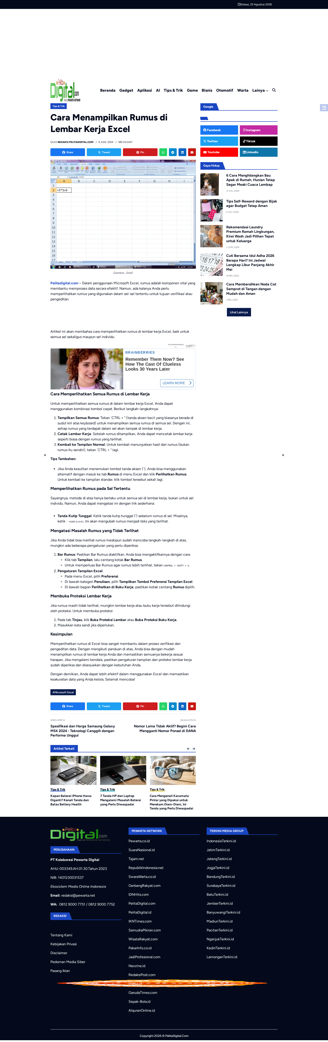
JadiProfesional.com (144, 957)
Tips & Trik (173, 90)
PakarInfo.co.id (140, 948)
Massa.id (135, 984)
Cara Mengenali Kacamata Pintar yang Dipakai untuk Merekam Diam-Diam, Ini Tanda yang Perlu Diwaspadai (171, 802)
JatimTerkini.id (218, 850)
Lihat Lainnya (239, 312)
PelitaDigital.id (140, 912)
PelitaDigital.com (142, 903)
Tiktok (250, 141)
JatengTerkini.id (219, 859)
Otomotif (224, 90)
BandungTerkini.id (221, 877)
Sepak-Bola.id (139, 1001)
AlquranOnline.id (142, 1010)
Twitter (212, 141)
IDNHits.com (139, 894)
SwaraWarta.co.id (142, 877)
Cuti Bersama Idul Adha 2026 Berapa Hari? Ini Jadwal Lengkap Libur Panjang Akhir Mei (250, 263)
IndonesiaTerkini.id (221, 841)
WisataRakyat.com (143, 939)
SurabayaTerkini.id (221, 885)
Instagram (252, 130)
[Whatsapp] (163, 152)
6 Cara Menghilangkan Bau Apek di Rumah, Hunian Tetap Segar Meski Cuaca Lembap (250, 180)
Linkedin (251, 152)
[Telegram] (173, 152)
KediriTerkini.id (218, 948)
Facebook (213, 130)
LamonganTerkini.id (222, 957)
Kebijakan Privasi (63, 944)
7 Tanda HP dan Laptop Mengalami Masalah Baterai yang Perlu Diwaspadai (120, 800)
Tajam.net (136, 859)
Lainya (258, 90)
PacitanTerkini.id (220, 930)
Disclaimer (58, 953)
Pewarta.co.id (139, 841)
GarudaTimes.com (143, 992)
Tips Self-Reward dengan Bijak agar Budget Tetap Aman (251, 203)
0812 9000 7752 (101, 904)
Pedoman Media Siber (67, 962)
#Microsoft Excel (63, 692)
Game (192, 90)
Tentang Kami (61, 935)
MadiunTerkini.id (220, 921)
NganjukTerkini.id (220, 939)
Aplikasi (144, 90)
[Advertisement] (164, 42)
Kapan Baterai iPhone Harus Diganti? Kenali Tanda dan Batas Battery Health (70, 800)
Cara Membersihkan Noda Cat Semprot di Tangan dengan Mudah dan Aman (251, 289)
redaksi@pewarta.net (78, 895)
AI (158, 90)
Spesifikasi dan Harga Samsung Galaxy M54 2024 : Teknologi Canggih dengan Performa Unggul (82, 731)
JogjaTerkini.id (218, 868)
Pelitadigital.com (64, 283)
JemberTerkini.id (220, 903)
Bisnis (207, 90)
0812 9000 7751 (72, 904)
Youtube (213, 152)
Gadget (126, 90)
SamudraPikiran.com (145, 930)
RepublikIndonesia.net (146, 868)
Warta (243, 90)
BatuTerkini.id (217, 894)
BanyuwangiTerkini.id (223, 912)
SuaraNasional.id (142, 850)
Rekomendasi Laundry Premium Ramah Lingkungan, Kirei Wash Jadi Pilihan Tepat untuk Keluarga (250, 234)
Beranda (108, 90)
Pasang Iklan (60, 971)
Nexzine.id (137, 966)
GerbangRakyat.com (145, 885)
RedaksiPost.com (142, 975)
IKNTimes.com (140, 921)
